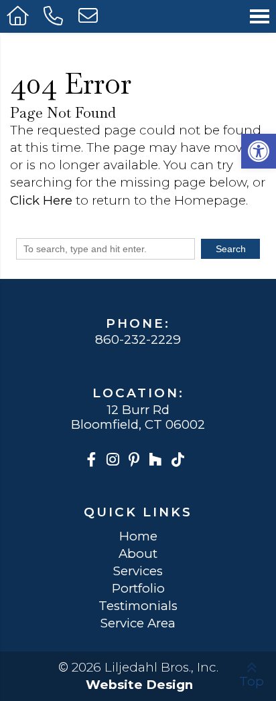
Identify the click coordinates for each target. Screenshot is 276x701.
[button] (258, 151)
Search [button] (231, 248)
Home (138, 536)
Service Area (138, 623)
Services (138, 571)
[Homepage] (18, 16)
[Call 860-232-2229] (54, 16)
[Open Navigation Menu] (259, 16)
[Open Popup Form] (89, 16)
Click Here (41, 200)
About (138, 554)
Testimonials (138, 606)
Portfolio (138, 589)
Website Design (139, 684)
